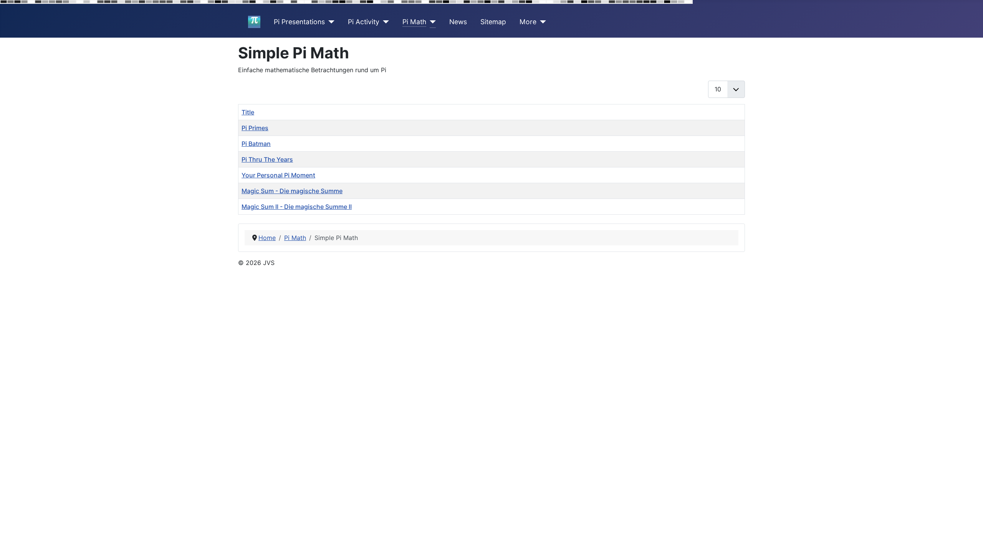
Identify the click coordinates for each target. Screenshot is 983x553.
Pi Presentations (299, 22)
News (458, 22)
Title (248, 112)
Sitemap (493, 22)
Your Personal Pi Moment (278, 175)
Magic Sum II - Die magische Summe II (297, 206)
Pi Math (414, 22)
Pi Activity (363, 22)
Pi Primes (255, 128)
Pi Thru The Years (267, 159)
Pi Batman (256, 143)
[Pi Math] (431, 22)
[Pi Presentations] (329, 22)
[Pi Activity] (384, 22)
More (528, 22)
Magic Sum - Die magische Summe (292, 191)
